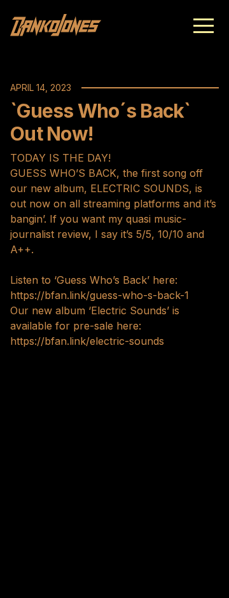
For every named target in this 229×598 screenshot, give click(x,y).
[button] (203, 25)
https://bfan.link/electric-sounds (87, 341)
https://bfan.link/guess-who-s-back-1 (99, 295)
